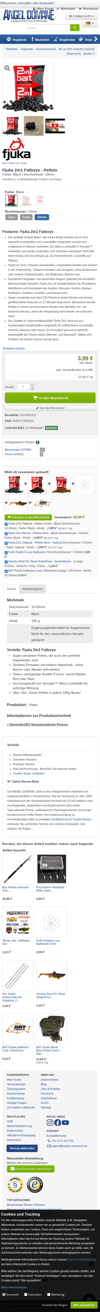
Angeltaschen (34, 1209)
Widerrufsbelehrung (19, 1126)
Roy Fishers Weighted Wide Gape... (50, 889)
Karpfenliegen (53, 1209)
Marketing (57, 1294)
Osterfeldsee (49, 1098)
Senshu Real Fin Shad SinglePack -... (50, 995)
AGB (10, 1121)
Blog (44, 1084)
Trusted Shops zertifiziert (28, 773)
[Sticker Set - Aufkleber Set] (17, 922)
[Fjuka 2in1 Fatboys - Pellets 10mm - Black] (12, 125)
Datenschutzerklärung (82, 1259)
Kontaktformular (57, 1135)
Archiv (45, 1103)
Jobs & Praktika (50, 1089)
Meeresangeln (16, 1209)
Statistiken (35, 1294)
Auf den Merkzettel (52, 408)
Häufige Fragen (17, 1103)
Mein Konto (45, 8)
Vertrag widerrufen (22, 1148)
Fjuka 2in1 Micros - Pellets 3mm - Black (33, 533)
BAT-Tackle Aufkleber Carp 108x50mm (32, 570)
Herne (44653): (14, 454)
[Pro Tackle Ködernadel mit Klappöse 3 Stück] (17, 975)
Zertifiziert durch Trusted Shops (71, 819)
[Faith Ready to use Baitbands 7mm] (84, 484)
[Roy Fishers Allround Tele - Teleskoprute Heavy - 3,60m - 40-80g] (17, 868)
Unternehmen (49, 1079)
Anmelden (25, 3)
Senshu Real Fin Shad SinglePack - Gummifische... (40, 561)
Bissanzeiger (15, 1205)
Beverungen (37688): (18, 449)
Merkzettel (68, 8)
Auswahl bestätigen (54, 1305)
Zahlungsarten (16, 1089)
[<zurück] (88, 49)
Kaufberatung (15, 1098)
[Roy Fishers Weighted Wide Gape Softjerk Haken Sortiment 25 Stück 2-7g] (51, 868)
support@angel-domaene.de (69, 1146)
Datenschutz (15, 1130)
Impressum (14, 1140)
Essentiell (12, 1294)
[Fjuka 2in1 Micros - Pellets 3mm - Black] (37, 484)
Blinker (28, 1205)
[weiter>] (88, 53)
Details (11, 589)
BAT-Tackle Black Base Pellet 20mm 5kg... (47, 1050)
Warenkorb (90, 8)
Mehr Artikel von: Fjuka (14, 163)
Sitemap (46, 1107)
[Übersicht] (73, 53)
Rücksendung (16, 1093)
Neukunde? (46, 3)
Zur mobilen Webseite (21, 1107)
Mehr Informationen (14, 1287)
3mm (11, 217)
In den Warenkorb (53, 398)
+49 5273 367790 (62, 1141)
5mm (26, 217)
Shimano (39, 1205)
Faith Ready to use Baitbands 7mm (30, 552)
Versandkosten (16, 1084)
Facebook (47, 1093)
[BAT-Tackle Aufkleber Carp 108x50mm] (41, 503)
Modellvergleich (33, 589)
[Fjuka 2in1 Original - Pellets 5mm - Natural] (61, 484)
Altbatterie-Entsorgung (21, 1135)
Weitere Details (15, 348)
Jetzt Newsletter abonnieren (33, 1169)
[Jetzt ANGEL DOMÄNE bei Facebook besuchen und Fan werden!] (50, 1125)
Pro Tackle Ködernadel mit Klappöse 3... (12, 997)
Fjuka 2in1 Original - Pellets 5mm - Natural (35, 542)
